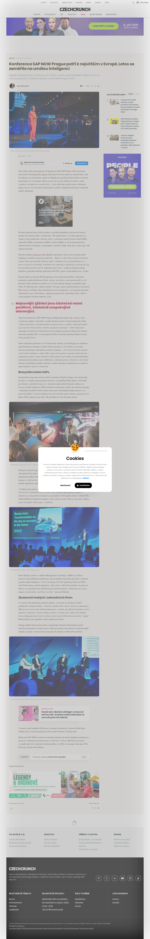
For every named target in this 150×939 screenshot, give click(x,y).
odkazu (86, 478)
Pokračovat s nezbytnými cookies (96, 451)
